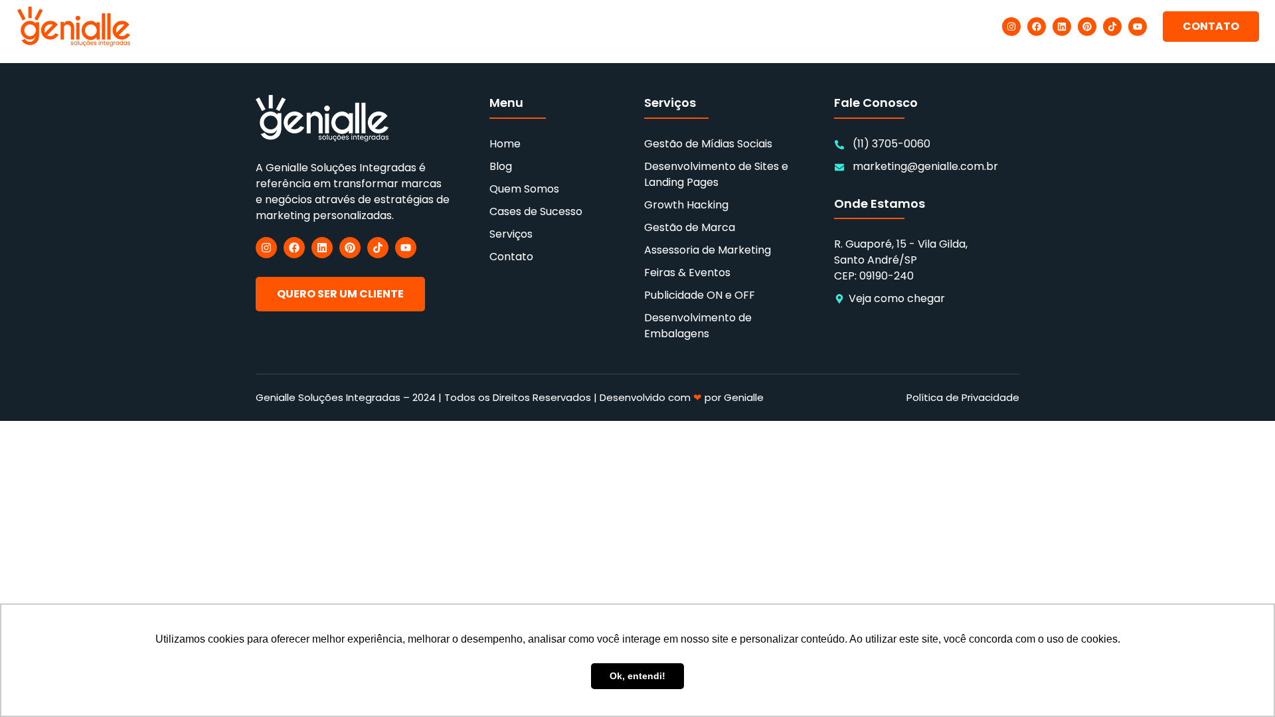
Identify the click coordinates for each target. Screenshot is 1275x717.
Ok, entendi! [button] (637, 676)
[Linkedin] (1062, 26)
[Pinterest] (1087, 26)
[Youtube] (1137, 26)
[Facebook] (1036, 26)
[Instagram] (1011, 26)
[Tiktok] (1112, 26)
